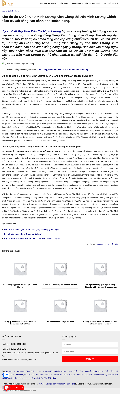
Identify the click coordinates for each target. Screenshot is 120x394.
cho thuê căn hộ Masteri (104, 375)
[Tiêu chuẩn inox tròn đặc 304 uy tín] (60, 305)
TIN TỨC (106, 3)
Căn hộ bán (76, 3)
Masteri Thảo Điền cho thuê (81, 375)
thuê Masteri (20, 378)
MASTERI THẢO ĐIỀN (48, 3)
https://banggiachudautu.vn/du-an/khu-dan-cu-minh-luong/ (63, 70)
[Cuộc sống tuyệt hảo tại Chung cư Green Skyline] (20, 268)
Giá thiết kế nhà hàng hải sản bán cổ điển (60, 285)
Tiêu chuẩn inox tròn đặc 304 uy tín (60, 322)
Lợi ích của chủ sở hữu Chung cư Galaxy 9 (23, 234)
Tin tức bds (19, 11)
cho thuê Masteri (33, 378)
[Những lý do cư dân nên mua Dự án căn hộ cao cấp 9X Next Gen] (20, 305)
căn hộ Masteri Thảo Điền (24, 371)
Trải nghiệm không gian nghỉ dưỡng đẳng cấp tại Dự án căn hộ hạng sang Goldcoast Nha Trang (100, 286)
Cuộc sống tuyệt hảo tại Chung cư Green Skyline (20, 286)
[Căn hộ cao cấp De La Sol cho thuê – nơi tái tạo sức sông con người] (100, 305)
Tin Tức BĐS (46, 378)
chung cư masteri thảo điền (107, 244)
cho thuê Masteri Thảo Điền (56, 375)
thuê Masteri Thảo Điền (34, 375)
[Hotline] (6, 387)
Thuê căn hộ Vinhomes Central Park (59, 384)
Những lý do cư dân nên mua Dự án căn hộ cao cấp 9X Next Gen (20, 323)
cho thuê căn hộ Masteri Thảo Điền (99, 371)
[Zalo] (6, 375)
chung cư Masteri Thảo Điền (48, 371)
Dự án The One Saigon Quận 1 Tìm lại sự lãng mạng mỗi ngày (31, 230)
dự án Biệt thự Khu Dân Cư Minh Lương (31, 31)
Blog (54, 378)
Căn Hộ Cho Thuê (92, 3)
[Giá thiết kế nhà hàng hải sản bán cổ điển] (60, 268)
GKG (41, 384)
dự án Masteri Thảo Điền (72, 371)
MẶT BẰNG (64, 3)
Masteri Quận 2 (7, 11)
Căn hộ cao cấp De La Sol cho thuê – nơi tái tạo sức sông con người (100, 323)
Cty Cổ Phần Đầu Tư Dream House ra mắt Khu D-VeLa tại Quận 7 (33, 238)
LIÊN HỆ (115, 3)
